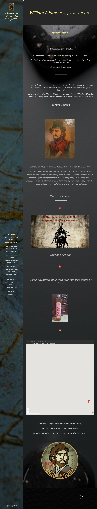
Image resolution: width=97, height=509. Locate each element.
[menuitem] (11, 232)
